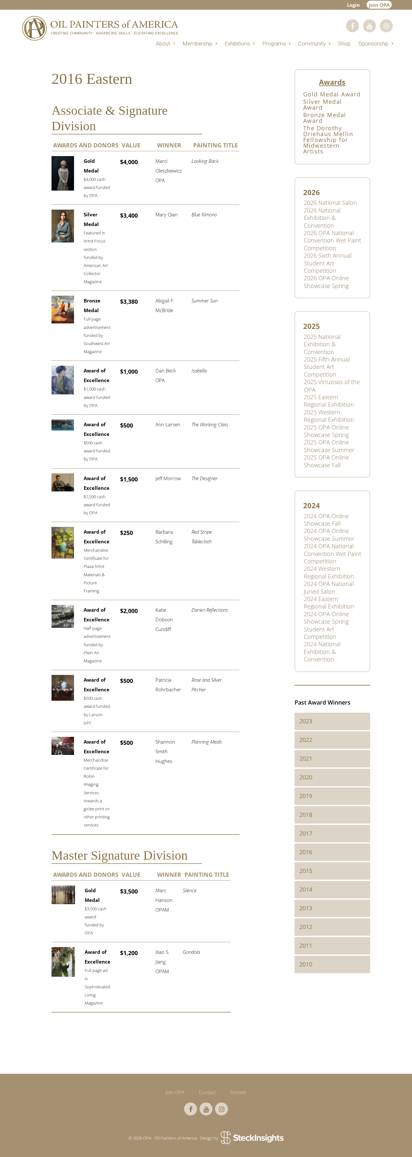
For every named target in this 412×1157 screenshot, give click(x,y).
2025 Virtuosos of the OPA (332, 385)
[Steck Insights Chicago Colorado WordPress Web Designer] (251, 1138)
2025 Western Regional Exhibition (329, 415)
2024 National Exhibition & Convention (322, 651)
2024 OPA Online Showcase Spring (326, 617)
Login (353, 5)
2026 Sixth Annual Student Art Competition (327, 263)
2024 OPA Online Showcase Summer (329, 534)
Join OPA (379, 5)
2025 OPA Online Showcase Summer (329, 445)
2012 (305, 927)
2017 (305, 833)
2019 (305, 796)
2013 (305, 908)
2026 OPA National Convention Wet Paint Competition (332, 240)
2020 (305, 777)
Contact (207, 1092)
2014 (305, 889)
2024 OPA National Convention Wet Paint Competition (332, 553)
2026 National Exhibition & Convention (322, 217)
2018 (305, 814)
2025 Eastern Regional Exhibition (329, 400)
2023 (305, 721)
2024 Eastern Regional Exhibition (329, 602)
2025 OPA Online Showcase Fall (326, 461)
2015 (305, 871)
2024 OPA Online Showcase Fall (326, 519)
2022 (305, 740)
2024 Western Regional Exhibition (329, 572)
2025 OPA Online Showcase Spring (326, 431)
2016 (305, 852)
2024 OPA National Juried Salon (329, 587)
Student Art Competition (320, 632)
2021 (305, 758)
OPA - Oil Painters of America (99, 28)
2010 (305, 964)
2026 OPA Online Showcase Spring (326, 281)
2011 (305, 945)
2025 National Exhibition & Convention (322, 344)
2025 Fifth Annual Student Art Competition (327, 366)
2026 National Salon (330, 202)
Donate (238, 1092)
